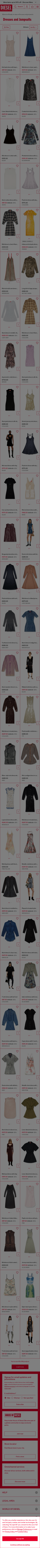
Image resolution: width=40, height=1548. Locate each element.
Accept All (20, 1539)
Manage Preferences (24, 1529)
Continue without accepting (20, 1545)
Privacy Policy (10, 1531)
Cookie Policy (23, 1531)
